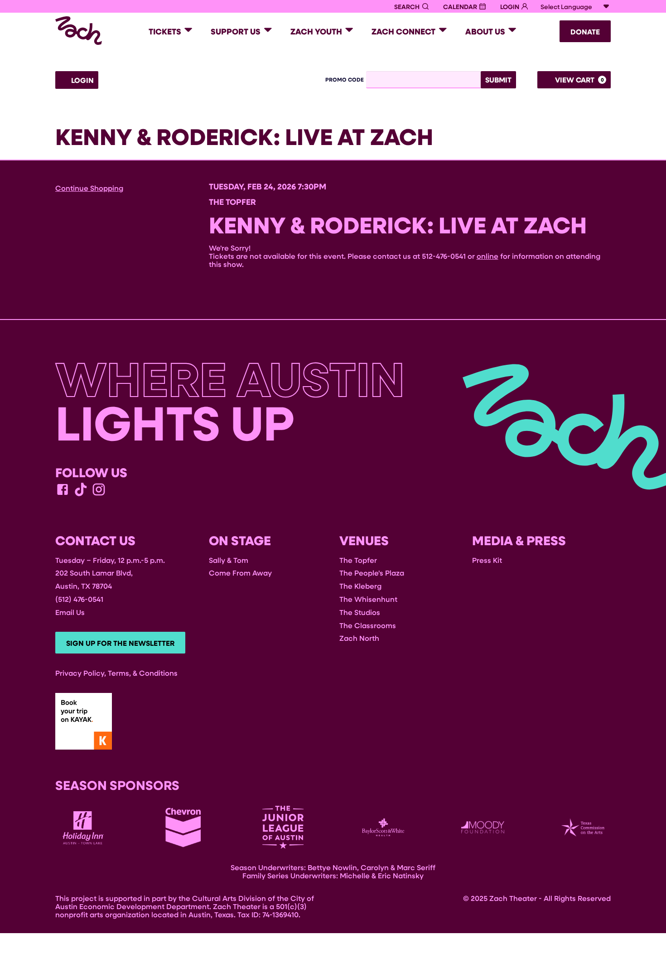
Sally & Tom (228, 560)
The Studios (359, 612)
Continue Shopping (89, 188)
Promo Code (344, 79)
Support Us (236, 31)
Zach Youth (316, 31)
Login (81, 80)
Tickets (165, 31)
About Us (485, 31)
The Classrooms (367, 625)
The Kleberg (360, 586)
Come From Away (240, 572)
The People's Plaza (371, 572)
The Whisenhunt (368, 599)
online (487, 256)
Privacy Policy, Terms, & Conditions (116, 673)
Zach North (359, 638)
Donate (585, 32)
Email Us (70, 612)
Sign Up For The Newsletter (120, 643)
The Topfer (358, 560)
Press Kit (487, 560)
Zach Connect (403, 31)
